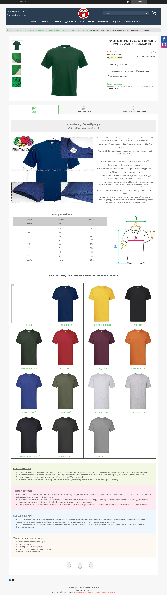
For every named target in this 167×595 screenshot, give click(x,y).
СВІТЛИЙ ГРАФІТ (65, 456)
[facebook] (10, 580)
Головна (33, 22)
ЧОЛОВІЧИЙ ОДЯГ (36, 30)
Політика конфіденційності (105, 592)
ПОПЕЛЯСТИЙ (101, 412)
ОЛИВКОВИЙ (65, 412)
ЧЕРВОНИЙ (65, 369)
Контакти (57, 22)
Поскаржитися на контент (84, 592)
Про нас (45, 22)
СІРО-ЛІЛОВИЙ (138, 412)
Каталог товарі (131, 22)
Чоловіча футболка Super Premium (76, 30)
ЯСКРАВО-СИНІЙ (29, 412)
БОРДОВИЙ (102, 369)
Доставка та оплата (74, 22)
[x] (13, 580)
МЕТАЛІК (102, 456)
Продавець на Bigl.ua (83, 590)
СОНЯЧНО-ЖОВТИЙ (102, 325)
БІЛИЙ (29, 325)
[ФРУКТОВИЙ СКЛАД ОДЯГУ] (83, 13)
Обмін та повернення (98, 22)
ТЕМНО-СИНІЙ (65, 325)
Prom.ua (96, 588)
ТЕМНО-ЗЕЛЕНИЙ (29, 369)
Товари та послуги (18, 30)
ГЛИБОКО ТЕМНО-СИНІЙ (29, 456)
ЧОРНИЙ (138, 325)
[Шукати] (147, 13)
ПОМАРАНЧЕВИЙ (138, 369)
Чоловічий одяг (52, 30)
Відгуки (116, 22)
